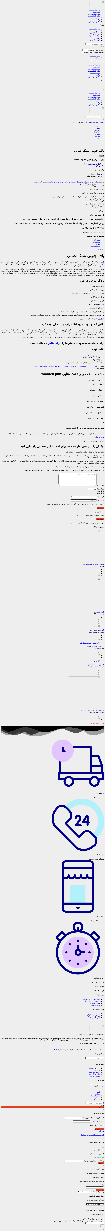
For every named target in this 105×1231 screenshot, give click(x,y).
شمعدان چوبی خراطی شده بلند (93, 564)
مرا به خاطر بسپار (95, 1125)
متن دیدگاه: (100, 485)
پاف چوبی (91, 182)
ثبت (102, 1225)
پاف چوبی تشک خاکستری (95, 665)
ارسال (98, 128)
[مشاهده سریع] (99, 619)
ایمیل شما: (100, 500)
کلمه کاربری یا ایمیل (93, 1118)
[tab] (50, 240)
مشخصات (96, 242)
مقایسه (97, 132)
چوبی (45, 182)
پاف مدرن (61, 182)
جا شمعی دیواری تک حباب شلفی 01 (92, 710)
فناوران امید (58, 1049)
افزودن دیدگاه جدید (97, 437)
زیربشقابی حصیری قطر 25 (95, 646)
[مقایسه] (99, 621)
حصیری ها (96, 12)
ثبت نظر (101, 1163)
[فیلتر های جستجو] (103, 46)
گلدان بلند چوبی (99, 612)
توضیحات (97, 240)
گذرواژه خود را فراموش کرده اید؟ (92, 1135)
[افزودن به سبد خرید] (99, 652)
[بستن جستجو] (103, 48)
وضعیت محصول (98, 52)
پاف (96, 182)
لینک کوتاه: (100, 1192)
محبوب (97, 126)
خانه (102, 122)
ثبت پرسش (100, 519)
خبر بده (97, 130)
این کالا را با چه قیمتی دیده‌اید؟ (94, 1161)
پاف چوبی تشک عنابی (79, 182)
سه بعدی (97, 136)
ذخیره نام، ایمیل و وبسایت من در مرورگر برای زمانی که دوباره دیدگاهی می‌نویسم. (74, 504)
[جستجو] (101, 46)
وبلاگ (98, 20)
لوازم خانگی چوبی (94, 16)
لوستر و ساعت (95, 18)
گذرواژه (97, 1121)
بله (58, 197)
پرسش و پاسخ (95, 246)
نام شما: (101, 496)
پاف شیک (68, 182)
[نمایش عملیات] (103, 725)
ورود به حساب (95, 56)
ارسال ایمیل (99, 1189)
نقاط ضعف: (100, 493)
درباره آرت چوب (94, 10)
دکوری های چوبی (94, 14)
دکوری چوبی (38, 182)
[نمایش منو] (103, 89)
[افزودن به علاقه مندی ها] (99, 575)
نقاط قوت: (100, 491)
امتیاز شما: (100, 489)
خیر (55, 197)
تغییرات (97, 134)
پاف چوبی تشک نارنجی (96, 630)
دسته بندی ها (99, 50)
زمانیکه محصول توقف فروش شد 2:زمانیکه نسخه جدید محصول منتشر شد (76, 1221)
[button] (52, 25)
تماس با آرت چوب (94, 21)
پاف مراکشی (52, 182)
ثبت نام (97, 58)
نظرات (97, 244)
